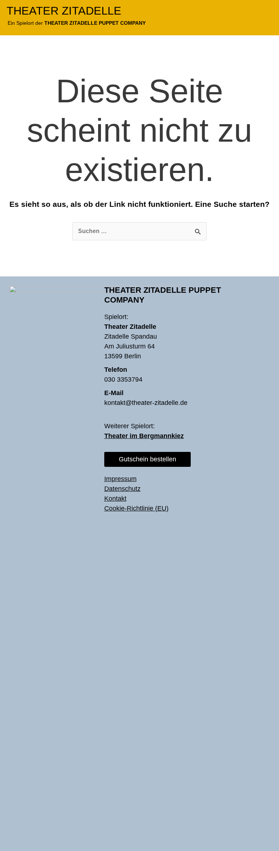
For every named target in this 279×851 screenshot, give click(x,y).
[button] (267, 10)
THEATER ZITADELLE (64, 10)
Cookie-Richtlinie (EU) (136, 508)
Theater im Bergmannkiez (144, 436)
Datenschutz (122, 488)
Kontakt (115, 498)
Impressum (120, 478)
